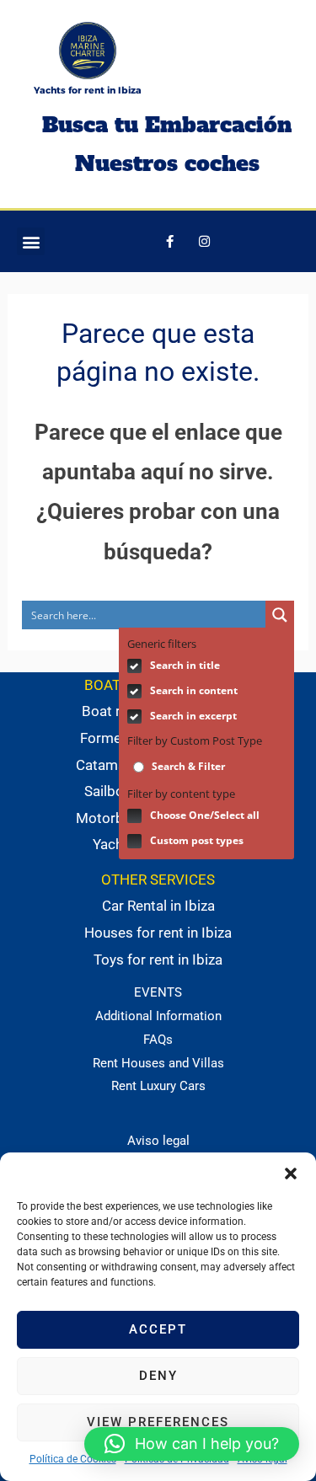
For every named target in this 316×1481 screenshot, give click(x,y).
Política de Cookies (72, 1459)
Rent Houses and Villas (158, 1063)
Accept (158, 1329)
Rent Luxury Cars (158, 1085)
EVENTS (158, 992)
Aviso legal (158, 1140)
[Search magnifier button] (279, 615)
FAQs (158, 1039)
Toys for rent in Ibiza (158, 959)
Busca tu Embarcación (167, 124)
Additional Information (158, 1016)
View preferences (158, 1422)
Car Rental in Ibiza (158, 905)
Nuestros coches (167, 163)
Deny (158, 1375)
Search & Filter (187, 766)
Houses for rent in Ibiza (158, 932)
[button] (290, 1173)
